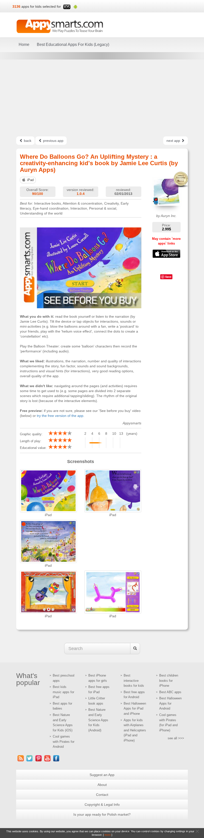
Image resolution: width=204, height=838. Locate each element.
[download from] (167, 253)
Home (24, 44)
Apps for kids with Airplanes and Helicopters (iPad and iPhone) (135, 730)
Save (168, 277)
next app (173, 141)
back (27, 141)
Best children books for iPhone (168, 680)
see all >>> (176, 738)
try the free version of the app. (60, 416)
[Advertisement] (102, 98)
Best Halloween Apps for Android (170, 703)
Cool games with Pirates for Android (63, 741)
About (102, 785)
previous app (52, 141)
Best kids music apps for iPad (63, 692)
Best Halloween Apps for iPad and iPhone (135, 708)
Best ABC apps (170, 692)
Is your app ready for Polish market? (102, 814)
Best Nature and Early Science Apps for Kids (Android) (98, 720)
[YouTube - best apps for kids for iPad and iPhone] (47, 758)
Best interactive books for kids (134, 680)
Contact (102, 795)
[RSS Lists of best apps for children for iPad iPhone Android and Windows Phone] (20, 758)
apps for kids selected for (41, 6)
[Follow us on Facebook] (56, 758)
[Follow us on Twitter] (29, 758)
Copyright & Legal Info (102, 805)
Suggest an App (102, 775)
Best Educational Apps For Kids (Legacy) (73, 44)
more (107, 834)
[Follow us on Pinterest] (38, 758)
